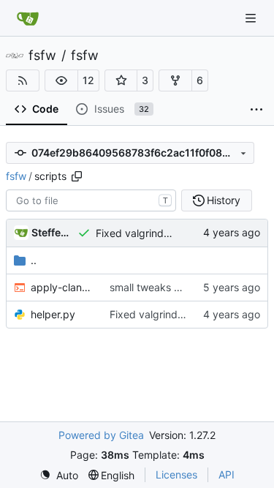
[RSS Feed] (22, 80)
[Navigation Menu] (252, 18)
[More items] (256, 109)
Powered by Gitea (101, 435)
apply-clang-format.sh (63, 287)
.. (34, 260)
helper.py (53, 314)
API (226, 474)
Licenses (176, 474)
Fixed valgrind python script (163, 233)
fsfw (42, 55)
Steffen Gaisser (51, 232)
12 (88, 80)
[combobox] (91, 200)
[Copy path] (77, 176)
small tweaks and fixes (164, 287)
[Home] (27, 18)
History (223, 200)
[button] (61, 80)
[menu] (58, 475)
